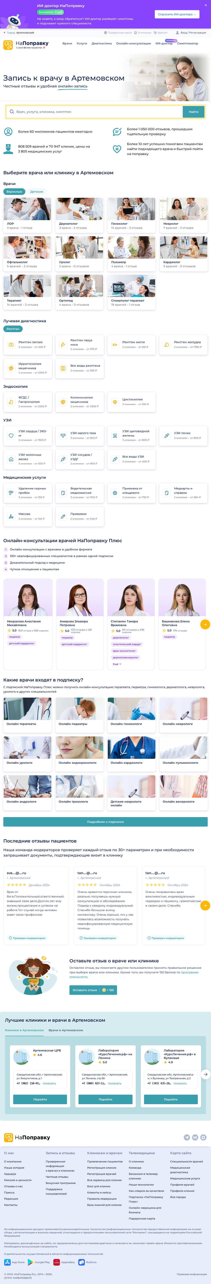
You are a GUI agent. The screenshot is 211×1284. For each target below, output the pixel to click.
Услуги (82, 43)
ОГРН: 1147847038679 (18, 1277)
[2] (13, 885)
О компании (12, 1161)
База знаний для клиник (104, 1204)
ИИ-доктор (164, 43)
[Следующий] (205, 624)
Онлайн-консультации (133, 43)
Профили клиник (182, 1190)
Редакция (11, 1198)
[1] (9, 885)
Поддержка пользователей (56, 1191)
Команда (135, 1167)
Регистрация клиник (101, 1167)
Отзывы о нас (13, 1186)
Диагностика (102, 43)
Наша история (14, 1167)
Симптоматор (187, 43)
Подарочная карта (142, 1218)
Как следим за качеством (146, 1190)
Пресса (9, 1192)
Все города (178, 1197)
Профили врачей (182, 1184)
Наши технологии (141, 1184)
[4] (20, 885)
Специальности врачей (186, 1161)
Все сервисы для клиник (104, 1180)
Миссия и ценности (18, 1180)
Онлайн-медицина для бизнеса (145, 1210)
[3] (17, 885)
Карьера (10, 1173)
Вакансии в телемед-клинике (143, 1176)
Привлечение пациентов (105, 1161)
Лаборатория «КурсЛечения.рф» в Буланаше (180, 1056)
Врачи (67, 43)
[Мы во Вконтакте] (195, 1137)
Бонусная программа (61, 1183)
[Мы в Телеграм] (187, 1137)
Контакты (10, 1204)
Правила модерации (102, 1198)
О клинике (136, 1161)
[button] (95, 112)
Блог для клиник (98, 1186)
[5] (24, 885)
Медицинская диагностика (180, 1170)
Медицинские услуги (185, 1178)
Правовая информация (192, 1274)
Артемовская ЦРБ (47, 1052)
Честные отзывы (57, 1176)
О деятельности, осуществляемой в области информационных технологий (53, 1253)
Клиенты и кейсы (99, 1192)
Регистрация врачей (101, 1173)
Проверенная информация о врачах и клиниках (60, 1166)
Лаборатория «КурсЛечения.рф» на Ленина (115, 1056)
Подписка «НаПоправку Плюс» (146, 1199)
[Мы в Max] (203, 1137)
